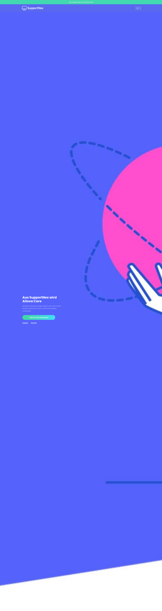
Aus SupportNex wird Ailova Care (81, 2)
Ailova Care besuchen (39, 317)
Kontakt (34, 323)
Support (25, 323)
